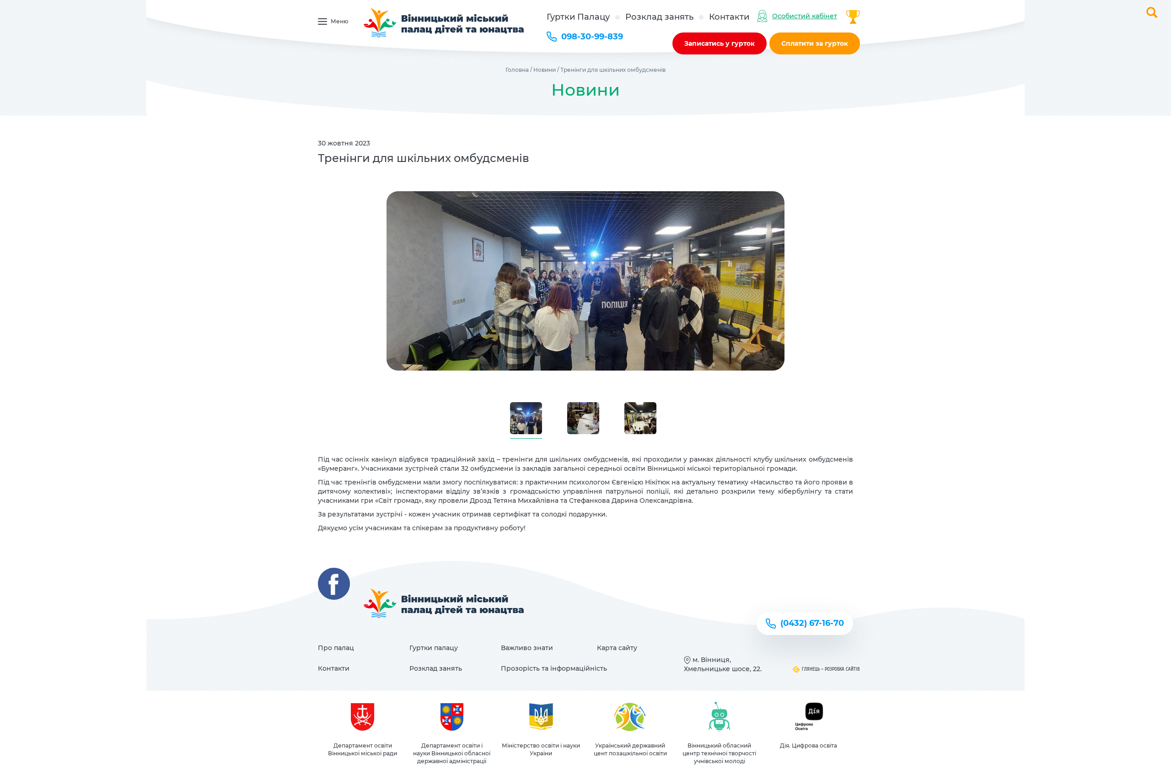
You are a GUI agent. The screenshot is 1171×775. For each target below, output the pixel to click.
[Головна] (444, 23)
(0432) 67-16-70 (812, 623)
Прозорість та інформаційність (554, 668)
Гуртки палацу (433, 648)
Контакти (729, 17)
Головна (517, 69)
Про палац (336, 648)
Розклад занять (659, 17)
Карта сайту (617, 648)
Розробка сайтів (842, 669)
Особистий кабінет (804, 16)
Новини (544, 69)
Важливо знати (527, 648)
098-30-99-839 (592, 37)
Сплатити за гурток (814, 43)
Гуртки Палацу (578, 17)
